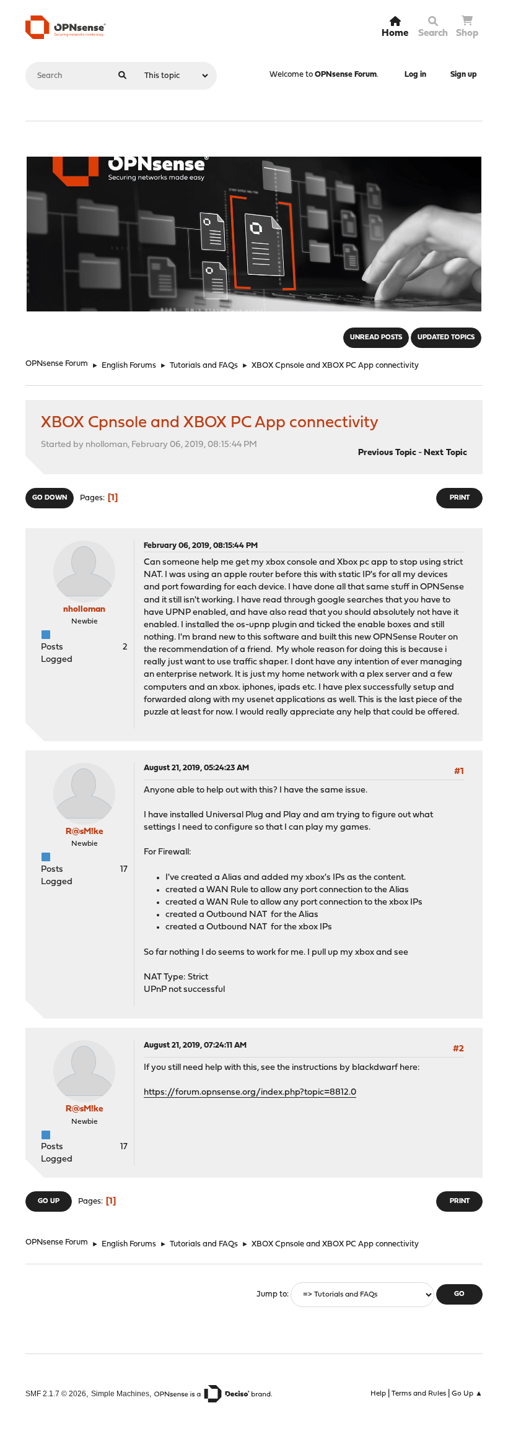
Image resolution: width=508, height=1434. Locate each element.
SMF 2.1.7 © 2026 (55, 1393)
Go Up (48, 1201)
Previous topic (387, 453)
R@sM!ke (84, 831)
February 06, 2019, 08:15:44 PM (201, 546)
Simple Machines (120, 1393)
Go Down (49, 498)
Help (378, 1393)
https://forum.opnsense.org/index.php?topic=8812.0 (250, 1092)
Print (460, 498)
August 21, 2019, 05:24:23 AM (196, 768)
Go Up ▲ (467, 1393)
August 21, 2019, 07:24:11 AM (195, 1045)
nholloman (84, 609)
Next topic (445, 453)
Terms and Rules (419, 1393)
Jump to (271, 1294)
